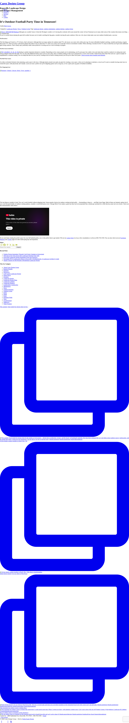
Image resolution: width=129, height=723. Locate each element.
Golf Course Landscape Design (12, 274)
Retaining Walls (8, 297)
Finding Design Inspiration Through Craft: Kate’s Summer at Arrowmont (24, 254)
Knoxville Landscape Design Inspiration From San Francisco (20, 257)
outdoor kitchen (60, 29)
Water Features (8, 304)
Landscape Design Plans (10, 280)
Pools (5, 296)
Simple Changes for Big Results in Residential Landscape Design (22, 260)
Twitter (9, 239)
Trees (5, 299)
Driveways (7, 272)
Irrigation (6, 277)
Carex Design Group (12, 3)
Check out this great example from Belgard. (93, 55)
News (19, 29)
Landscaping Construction (11, 285)
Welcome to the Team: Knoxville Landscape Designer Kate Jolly (21, 256)
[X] (10, 244)
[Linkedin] (13, 244)
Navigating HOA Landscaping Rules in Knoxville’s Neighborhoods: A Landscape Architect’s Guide (31, 259)
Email (44, 716)
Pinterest (2, 239)
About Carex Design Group (11, 267)
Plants (5, 294)
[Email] (16, 244)
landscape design (38, 29)
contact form (70, 238)
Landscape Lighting (9, 281)
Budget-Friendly (8, 269)
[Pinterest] (7, 244)
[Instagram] (1, 244)
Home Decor (7, 275)
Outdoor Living (26, 29)
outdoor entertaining (49, 29)
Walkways (6, 302)
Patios (5, 293)
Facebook (123, 238)
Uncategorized (8, 300)
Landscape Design (12, 29)
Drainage (6, 270)
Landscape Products (9, 283)
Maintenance (7, 286)
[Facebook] (4, 244)
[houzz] (4, 721)
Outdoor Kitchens (8, 289)
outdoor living (69, 29)
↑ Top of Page (4, 717)
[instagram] (14, 721)
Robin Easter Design (28, 719)
